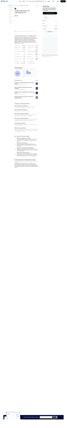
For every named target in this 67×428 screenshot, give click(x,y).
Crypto (30, 1)
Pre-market (11, 20)
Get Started (63, 1)
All (32, 31)
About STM (11, 5)
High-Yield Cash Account (40, 1)
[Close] (62, 416)
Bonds (34, 1)
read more (22, 43)
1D (15, 31)
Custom (35, 31)
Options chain (11, 7)
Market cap (11, 9)
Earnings (10, 16)
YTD (24, 31)
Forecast (10, 14)
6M (22, 31)
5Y (28, 31)
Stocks (20, 1)
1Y (26, 31)
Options (23, 1)
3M (20, 31)
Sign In (58, 1)
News (10, 18)
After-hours (11, 22)
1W (17, 31)
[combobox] (56, 20)
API (45, 1)
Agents (49, 1)
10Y (30, 31)
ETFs (27, 1)
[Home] (4, 1)
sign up (28, 139)
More (53, 1)
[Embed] (37, 31)
